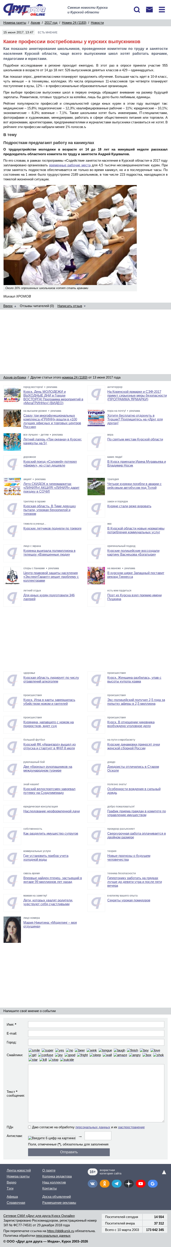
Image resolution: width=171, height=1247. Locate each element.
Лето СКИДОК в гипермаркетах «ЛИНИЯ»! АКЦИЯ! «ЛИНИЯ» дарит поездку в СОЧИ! (51, 487)
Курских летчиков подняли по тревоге (52, 528)
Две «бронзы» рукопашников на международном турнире (47, 768)
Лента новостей (19, 1170)
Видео (11, 1182)
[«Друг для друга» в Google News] (153, 1184)
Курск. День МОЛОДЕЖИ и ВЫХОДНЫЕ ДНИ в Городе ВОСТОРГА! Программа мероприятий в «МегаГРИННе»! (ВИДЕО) (53, 397)
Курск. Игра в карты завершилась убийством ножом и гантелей (49, 701)
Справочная (16, 1202)
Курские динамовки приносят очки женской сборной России (133, 746)
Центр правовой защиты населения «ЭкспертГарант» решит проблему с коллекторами (51, 576)
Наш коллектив (54, 1182)
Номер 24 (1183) (74, 22)
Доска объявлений (56, 1196)
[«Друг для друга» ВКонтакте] (93, 1184)
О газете (48, 1170)
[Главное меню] (162, 10)
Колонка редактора (57, 1176)
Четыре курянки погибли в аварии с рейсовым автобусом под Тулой (134, 485)
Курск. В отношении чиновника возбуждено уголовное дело (131, 724)
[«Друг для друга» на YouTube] (141, 1184)
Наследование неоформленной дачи (51, 811)
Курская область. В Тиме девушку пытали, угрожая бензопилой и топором (49, 510)
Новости (97, 22)
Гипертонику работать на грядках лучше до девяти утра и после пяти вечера (134, 881)
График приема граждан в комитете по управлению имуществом (136, 813)
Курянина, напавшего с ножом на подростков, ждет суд (48, 724)
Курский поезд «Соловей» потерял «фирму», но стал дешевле (50, 463)
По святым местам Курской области (135, 439)
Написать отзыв (69, 306)
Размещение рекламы (59, 1202)
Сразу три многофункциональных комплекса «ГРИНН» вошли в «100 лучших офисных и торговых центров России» (52, 421)
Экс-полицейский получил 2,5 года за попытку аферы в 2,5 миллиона (136, 701)
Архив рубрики (14, 377)
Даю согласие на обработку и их (88, 1127)
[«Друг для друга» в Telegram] (117, 1184)
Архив (35, 22)
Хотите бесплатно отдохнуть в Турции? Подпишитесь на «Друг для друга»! (135, 419)
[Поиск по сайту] (137, 10)
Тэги (10, 1188)
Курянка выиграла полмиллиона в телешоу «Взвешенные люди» (49, 552)
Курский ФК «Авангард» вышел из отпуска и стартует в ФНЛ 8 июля (49, 746)
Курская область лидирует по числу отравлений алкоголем (51, 679)
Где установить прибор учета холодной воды (45, 857)
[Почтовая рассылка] (149, 10)
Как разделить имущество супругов (50, 833)
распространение (131, 1127)
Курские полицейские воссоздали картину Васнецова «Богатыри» (133, 552)
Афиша (12, 1196)
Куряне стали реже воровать (129, 506)
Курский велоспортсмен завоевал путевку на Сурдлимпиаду (49, 791)
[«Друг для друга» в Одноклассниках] (105, 1184)
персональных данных (92, 1127)
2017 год (51, 22)
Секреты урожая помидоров (128, 900)
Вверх (8, 306)
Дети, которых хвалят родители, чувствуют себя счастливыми (48, 902)
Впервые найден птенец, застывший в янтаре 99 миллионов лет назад (52, 880)
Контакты (49, 1188)
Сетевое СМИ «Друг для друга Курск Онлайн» (39, 1216)
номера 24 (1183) (75, 377)
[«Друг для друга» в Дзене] (129, 1184)
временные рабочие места (70, 165)
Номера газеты (14, 22)
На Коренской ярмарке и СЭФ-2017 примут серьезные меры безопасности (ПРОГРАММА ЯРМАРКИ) (137, 395)
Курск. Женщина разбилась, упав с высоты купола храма (134, 679)
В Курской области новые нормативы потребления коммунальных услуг (136, 530)
